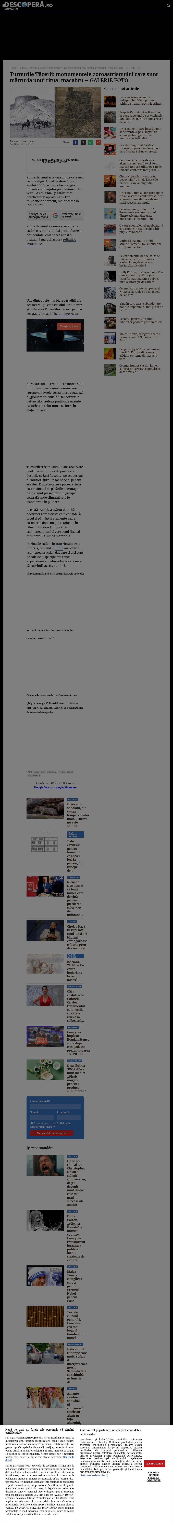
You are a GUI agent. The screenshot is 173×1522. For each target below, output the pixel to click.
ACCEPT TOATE (154, 1463)
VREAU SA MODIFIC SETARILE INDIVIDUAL (153, 1476)
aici (35, 1495)
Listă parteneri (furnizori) (94, 1475)
